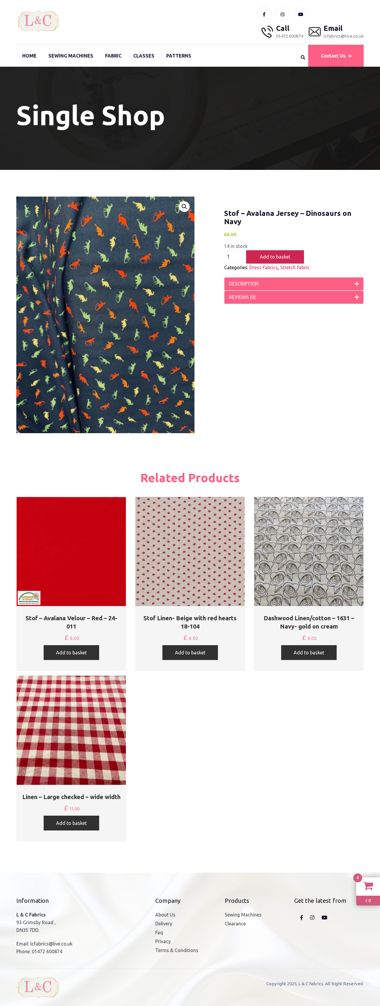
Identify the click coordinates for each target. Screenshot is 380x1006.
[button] (184, 206)
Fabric (113, 55)
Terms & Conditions (176, 950)
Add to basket (275, 256)
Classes (143, 55)
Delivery (163, 923)
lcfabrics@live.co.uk (51, 943)
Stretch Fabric (295, 267)
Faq (159, 932)
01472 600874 (47, 951)
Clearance (235, 923)
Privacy (163, 941)
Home (29, 55)
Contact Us (333, 55)
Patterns (178, 55)
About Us (165, 914)
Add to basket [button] (71, 652)
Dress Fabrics (263, 267)
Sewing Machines (70, 55)
